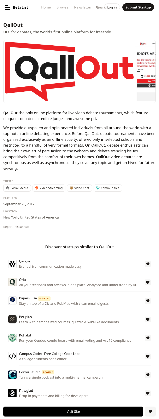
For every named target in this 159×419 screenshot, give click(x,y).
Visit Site (73, 411)
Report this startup (16, 227)
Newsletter (82, 7)
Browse (62, 7)
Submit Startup (138, 7)
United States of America (39, 217)
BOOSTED (44, 298)
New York (10, 217)
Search (102, 7)
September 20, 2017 (18, 204)
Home (46, 7)
